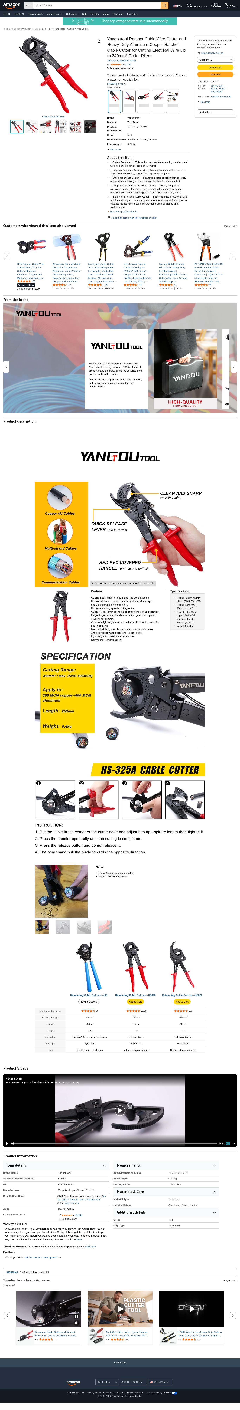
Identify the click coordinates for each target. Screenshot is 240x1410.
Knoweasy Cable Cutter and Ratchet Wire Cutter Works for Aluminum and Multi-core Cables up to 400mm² (55, 1334)
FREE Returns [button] (115, 83)
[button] (7, 14)
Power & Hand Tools (41, 29)
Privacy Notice (94, 1393)
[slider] (114, 1143)
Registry (94, 13)
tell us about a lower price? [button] (41, 1257)
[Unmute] (233, 1144)
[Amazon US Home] (73, 1383)
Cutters (70, 29)
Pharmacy (118, 13)
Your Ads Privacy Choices (158, 1393)
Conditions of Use (76, 1393)
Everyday (132, 13)
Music (105, 13)
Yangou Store (217, 86)
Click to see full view (53, 116)
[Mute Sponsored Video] (77, 1323)
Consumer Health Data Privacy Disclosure (123, 1393)
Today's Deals (35, 13)
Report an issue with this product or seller (134, 217)
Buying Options (88, 1001)
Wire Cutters (83, 29)
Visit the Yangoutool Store (121, 60)
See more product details (124, 211)
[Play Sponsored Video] (120, 1309)
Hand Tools (59, 29)
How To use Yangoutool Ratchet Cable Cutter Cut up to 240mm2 (42, 1082)
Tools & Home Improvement (16, 29)
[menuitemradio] (228, 1143)
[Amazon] (12, 5)
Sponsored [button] (8, 1285)
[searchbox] (97, 5)
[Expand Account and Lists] (206, 6)
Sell (84, 13)
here (79, 1239)
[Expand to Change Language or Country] (181, 6)
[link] (31, 271)
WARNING (12, 1272)
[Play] (6, 1143)
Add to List (205, 112)
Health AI (19, 13)
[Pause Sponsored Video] (77, 1316)
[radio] (17, 126)
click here (90, 1246)
